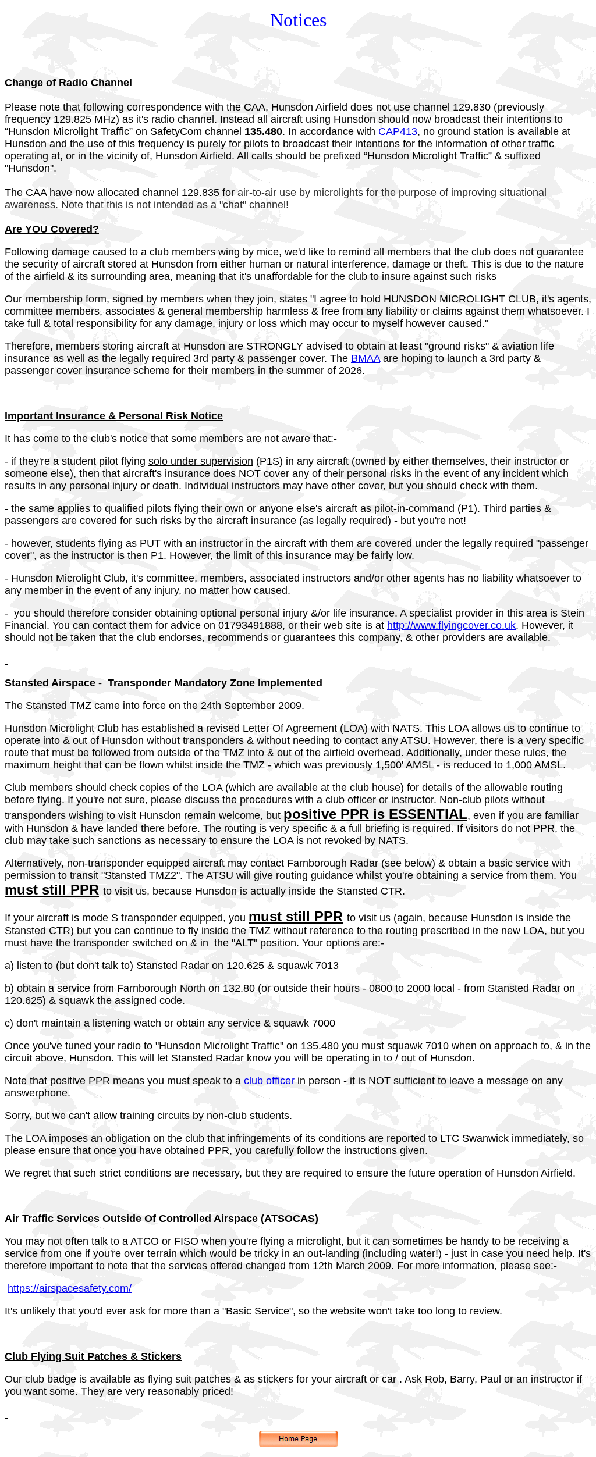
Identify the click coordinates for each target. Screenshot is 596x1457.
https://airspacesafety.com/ (70, 1288)
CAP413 (397, 131)
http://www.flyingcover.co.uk (451, 625)
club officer (269, 1080)
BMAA (365, 358)
